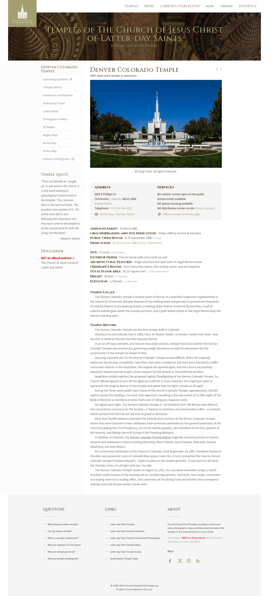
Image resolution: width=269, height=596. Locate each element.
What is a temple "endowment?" (63, 538)
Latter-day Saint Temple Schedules (127, 531)
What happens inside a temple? (63, 524)
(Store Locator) (204, 208)
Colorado (115, 199)
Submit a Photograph (57, 159)
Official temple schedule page (181, 214)
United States (103, 203)
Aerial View (49, 143)
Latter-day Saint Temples (122, 524)
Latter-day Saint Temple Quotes (125, 552)
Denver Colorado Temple (59, 69)
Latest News (50, 111)
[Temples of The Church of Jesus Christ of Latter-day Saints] (22, 13)
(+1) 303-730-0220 (121, 208)
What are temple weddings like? (63, 558)
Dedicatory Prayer (54, 103)
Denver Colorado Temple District (150, 437)
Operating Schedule (56, 79)
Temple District (52, 87)
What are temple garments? (61, 552)
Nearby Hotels (125, 214)
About (171, 551)
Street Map (107, 214)
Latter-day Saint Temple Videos (125, 545)
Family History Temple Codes (124, 558)
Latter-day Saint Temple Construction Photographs (135, 538)
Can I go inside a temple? (60, 531)
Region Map (50, 135)
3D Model (48, 127)
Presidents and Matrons (58, 95)
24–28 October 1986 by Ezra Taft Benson (137, 243)
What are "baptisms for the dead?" (64, 545)
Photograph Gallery (55, 119)
